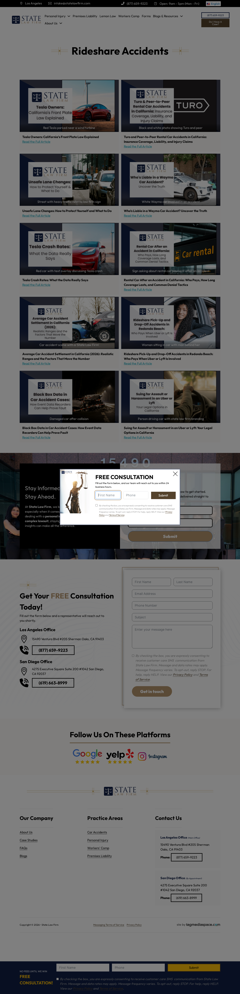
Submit (163, 495)
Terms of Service (116, 515)
